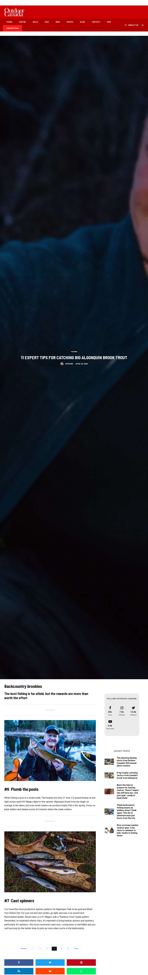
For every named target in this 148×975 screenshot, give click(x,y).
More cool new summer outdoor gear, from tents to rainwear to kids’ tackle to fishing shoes (127, 830)
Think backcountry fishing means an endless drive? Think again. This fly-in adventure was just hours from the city (126, 811)
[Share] (18, 962)
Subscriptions (12, 28)
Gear (47, 22)
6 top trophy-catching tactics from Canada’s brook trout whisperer (127, 775)
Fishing (9, 22)
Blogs (82, 22)
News (58, 22)
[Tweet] (50, 962)
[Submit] (50, 971)
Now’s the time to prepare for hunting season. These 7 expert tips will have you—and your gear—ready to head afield (128, 791)
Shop (109, 22)
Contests (96, 22)
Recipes (70, 22)
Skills (35, 22)
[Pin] (81, 962)
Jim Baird (69, 363)
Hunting (22, 22)
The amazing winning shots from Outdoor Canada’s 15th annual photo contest (127, 761)
